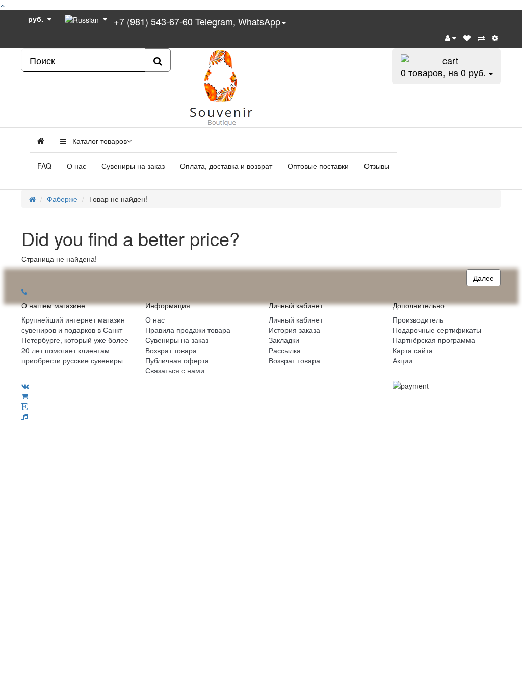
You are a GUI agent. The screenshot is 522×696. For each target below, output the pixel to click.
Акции (402, 360)
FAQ (44, 165)
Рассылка (285, 350)
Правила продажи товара (187, 330)
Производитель (418, 319)
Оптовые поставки (318, 165)
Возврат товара (171, 350)
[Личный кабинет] (450, 38)
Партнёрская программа (434, 340)
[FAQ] (495, 38)
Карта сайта (413, 350)
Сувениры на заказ (133, 165)
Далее (483, 278)
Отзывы (376, 165)
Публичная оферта (177, 360)
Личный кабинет (296, 319)
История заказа (294, 330)
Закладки (284, 340)
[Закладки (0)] (467, 38)
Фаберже (62, 199)
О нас (76, 165)
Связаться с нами (174, 370)
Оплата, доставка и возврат (226, 165)
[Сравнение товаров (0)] (481, 38)
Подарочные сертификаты (437, 330)
